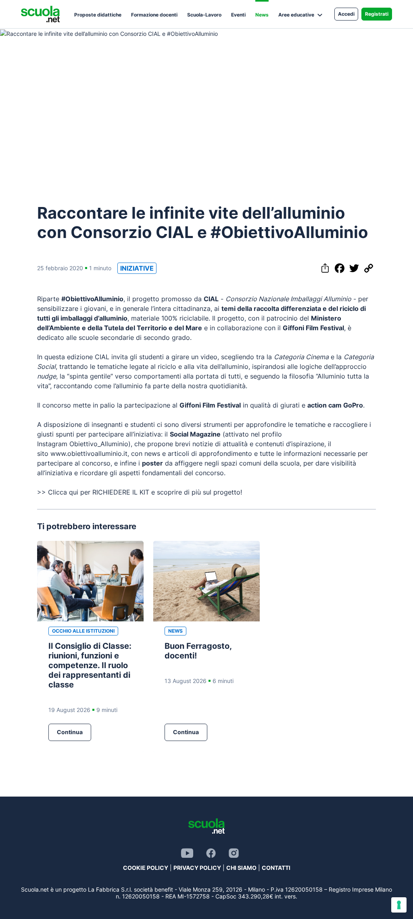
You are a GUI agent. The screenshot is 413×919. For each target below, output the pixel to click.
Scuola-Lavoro (204, 15)
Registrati (376, 14)
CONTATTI (276, 867)
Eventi (238, 15)
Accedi (346, 14)
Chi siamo (241, 867)
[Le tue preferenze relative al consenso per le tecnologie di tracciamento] (399, 905)
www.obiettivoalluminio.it (88, 453)
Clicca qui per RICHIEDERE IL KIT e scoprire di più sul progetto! (145, 492)
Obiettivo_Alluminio (98, 444)
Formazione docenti (154, 15)
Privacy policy (197, 867)
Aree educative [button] (296, 15)
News (262, 15)
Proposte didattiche (97, 15)
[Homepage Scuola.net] (40, 14)
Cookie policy (145, 867)
